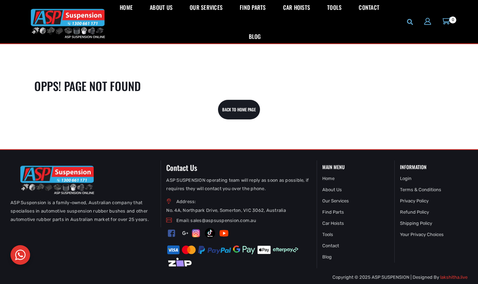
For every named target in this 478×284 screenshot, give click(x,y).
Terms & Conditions (420, 189)
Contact (330, 245)
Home (328, 178)
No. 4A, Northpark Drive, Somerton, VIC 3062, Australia (226, 210)
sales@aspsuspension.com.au (223, 220)
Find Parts (333, 212)
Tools (327, 234)
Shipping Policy (416, 223)
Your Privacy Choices (422, 234)
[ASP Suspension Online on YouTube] (224, 233)
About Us (332, 189)
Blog (327, 256)
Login (406, 178)
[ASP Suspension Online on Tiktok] (210, 233)
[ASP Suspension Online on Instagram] (196, 233)
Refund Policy (414, 212)
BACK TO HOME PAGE (239, 109)
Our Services (335, 200)
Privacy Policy (414, 200)
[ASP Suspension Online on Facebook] (171, 233)
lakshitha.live (454, 277)
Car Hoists (333, 223)
